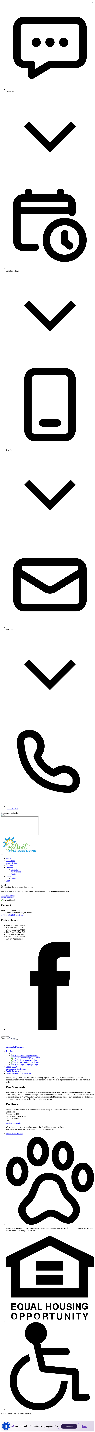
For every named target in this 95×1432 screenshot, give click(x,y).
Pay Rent (14, 870)
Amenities (10, 865)
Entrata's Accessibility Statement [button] (18, 1073)
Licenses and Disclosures (16, 1069)
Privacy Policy (11, 1067)
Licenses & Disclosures (15, 1047)
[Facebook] (50, 1029)
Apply (8, 876)
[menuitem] (50, 858)
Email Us (19, 915)
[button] (50, 1224)
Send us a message (13, 1123)
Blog (8, 881)
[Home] (19, 852)
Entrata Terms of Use (14, 1134)
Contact (14, 874)
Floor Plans (10, 861)
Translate (9, 1051)
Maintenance (16, 872)
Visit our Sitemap (7, 898)
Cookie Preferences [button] (13, 1071)
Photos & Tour (11, 863)
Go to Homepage (7, 895)
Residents (9, 867)
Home (8, 858)
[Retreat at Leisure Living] (9, 1043)
